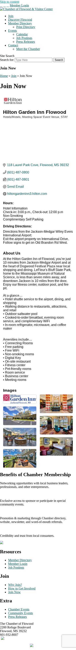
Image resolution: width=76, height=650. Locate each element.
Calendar (22, 34)
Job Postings (24, 38)
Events (12, 30)
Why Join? (15, 584)
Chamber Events (18, 609)
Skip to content (9, 1)
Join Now (14, 592)
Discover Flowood (20, 19)
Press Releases (25, 41)
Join (10, 16)
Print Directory (25, 27)
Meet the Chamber (28, 49)
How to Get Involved (21, 588)
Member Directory (20, 23)
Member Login (19, 5)
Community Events (20, 613)
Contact (13, 45)
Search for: (7, 59)
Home (4, 76)
